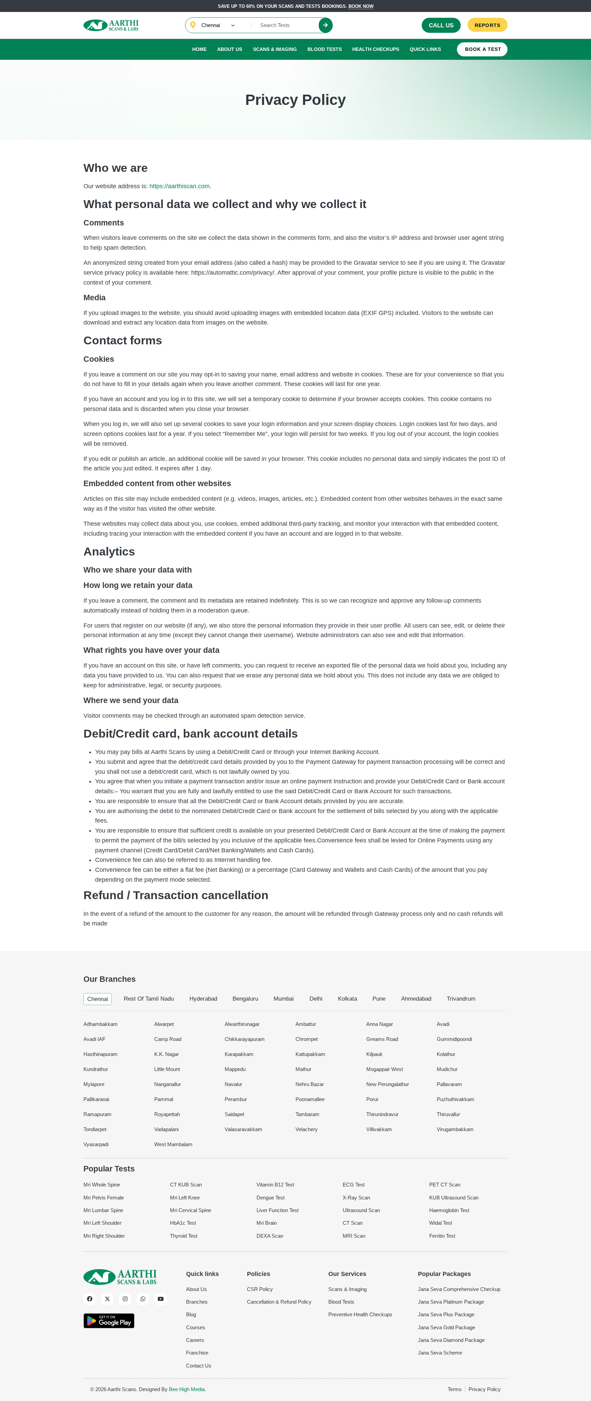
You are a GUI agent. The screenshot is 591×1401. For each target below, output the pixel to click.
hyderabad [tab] (203, 998)
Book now (361, 6)
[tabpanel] (295, 1083)
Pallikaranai (96, 1099)
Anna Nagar (379, 1024)
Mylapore (93, 1084)
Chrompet (307, 1039)
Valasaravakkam (243, 1129)
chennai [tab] (97, 999)
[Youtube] (161, 1299)
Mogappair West (384, 1069)
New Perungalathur (387, 1084)
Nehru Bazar (310, 1084)
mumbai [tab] (284, 998)
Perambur (236, 1099)
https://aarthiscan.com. (180, 186)
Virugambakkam (455, 1129)
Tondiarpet (94, 1129)
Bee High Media (187, 1389)
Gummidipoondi (454, 1039)
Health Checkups (375, 49)
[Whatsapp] (143, 1299)
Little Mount (167, 1069)
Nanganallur (167, 1084)
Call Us (441, 25)
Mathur (303, 1069)
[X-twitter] (107, 1299)
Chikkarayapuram (245, 1039)
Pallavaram (449, 1084)
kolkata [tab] (347, 998)
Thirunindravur (382, 1114)
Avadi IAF (94, 1039)
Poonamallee (310, 1099)
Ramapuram (97, 1114)
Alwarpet (164, 1024)
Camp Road (167, 1039)
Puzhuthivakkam (455, 1099)
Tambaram (307, 1114)
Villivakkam (379, 1129)
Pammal (163, 1099)
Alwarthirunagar (242, 1024)
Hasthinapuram (100, 1054)
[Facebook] (89, 1299)
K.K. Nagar (166, 1054)
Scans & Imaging (275, 49)
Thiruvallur (448, 1114)
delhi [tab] (316, 998)
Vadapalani (166, 1129)
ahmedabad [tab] (416, 998)
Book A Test (483, 49)
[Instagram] (125, 1299)
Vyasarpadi (95, 1144)
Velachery (307, 1129)
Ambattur (306, 1024)
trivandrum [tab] (461, 998)
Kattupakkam (310, 1054)
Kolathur (446, 1054)
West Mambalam (173, 1144)
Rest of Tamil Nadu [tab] (149, 998)
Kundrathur (95, 1069)
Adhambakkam (100, 1024)
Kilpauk (374, 1054)
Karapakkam (239, 1054)
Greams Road (382, 1039)
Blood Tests (324, 49)
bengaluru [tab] (245, 998)
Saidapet (234, 1114)
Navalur (233, 1084)
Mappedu (235, 1069)
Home (199, 49)
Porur (372, 1099)
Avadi (443, 1024)
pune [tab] (378, 998)
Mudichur (447, 1069)
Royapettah (167, 1114)
